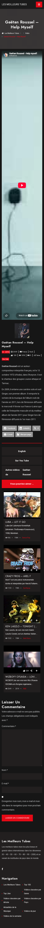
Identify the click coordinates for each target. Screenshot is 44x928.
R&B (24, 689)
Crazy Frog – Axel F (18, 576)
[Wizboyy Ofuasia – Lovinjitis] (22, 659)
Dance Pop (26, 538)
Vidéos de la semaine (12, 916)
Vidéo (27, 33)
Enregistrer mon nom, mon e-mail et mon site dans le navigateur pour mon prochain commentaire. (21, 805)
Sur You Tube (22, 460)
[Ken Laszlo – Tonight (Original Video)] (22, 609)
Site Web (5, 359)
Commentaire (9, 726)
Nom (5, 770)
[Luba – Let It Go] (22, 504)
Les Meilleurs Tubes (14, 4)
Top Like (7, 893)
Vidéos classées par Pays (32, 900)
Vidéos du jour (30, 911)
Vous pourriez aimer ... (22, 483)
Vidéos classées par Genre (32, 892)
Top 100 (27, 885)
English (22, 451)
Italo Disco (27, 638)
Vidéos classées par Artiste (12, 900)
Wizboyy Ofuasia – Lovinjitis (23, 677)
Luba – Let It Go (15, 522)
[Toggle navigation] (39, 4)
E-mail (5, 783)
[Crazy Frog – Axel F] (22, 558)
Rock (31, 352)
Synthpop (26, 588)
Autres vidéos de (18, 472)
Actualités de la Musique (10, 909)
